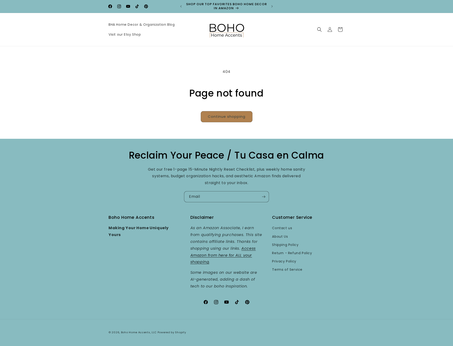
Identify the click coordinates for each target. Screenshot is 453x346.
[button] (319, 29)
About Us (280, 236)
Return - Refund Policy (292, 253)
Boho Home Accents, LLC (139, 332)
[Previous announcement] (181, 6)
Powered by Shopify (172, 332)
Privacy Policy (284, 261)
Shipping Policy (285, 244)
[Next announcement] (272, 6)
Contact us (282, 228)
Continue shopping (226, 116)
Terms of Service (287, 269)
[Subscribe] (263, 196)
